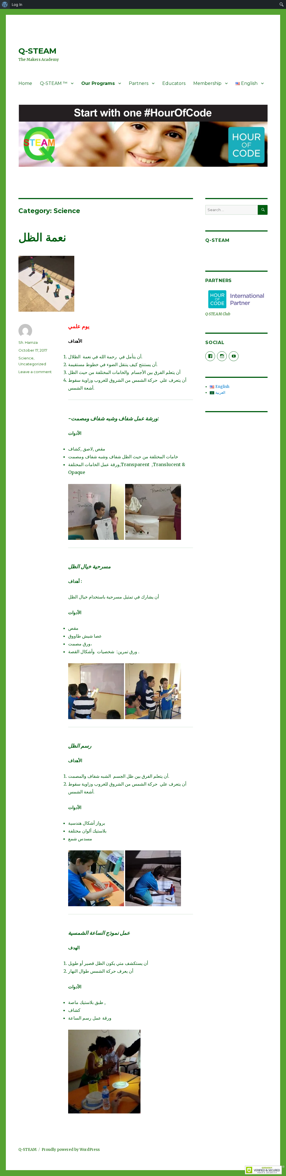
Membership (207, 83)
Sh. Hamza (28, 342)
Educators (173, 83)
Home (25, 83)
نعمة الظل (42, 237)
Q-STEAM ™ (53, 83)
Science (26, 358)
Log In (17, 4)
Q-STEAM (37, 51)
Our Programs (98, 83)
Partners (138, 83)
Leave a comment (35, 371)
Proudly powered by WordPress (71, 1149)
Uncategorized (32, 364)
